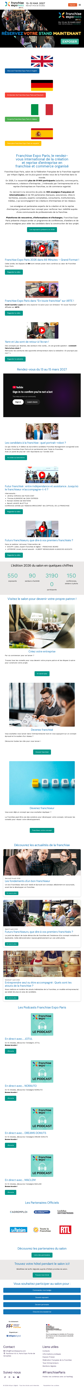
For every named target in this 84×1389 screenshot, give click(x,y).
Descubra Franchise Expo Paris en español (23, 143)
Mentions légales (49, 1366)
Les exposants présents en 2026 (42, 229)
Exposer (72, 5)
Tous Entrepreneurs (51, 1363)
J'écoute (10, 1051)
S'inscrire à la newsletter (42, 1312)
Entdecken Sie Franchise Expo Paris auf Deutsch (25, 95)
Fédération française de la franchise (57, 1360)
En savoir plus (42, 674)
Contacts (46, 1351)
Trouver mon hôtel (42, 1275)
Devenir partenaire (42, 1304)
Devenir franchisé (42, 752)
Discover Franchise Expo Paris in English (22, 71)
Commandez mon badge (42, 1290)
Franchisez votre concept (42, 830)
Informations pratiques (52, 1354)
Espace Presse (49, 1357)
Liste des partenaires (42, 1255)
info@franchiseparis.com (15, 1351)
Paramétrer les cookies (51, 1385)
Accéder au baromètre (16, 457)
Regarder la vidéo (13, 272)
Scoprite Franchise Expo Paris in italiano (22, 119)
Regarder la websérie (15, 359)
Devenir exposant (42, 1297)
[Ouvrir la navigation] (80, 5)
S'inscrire (42, 29)
